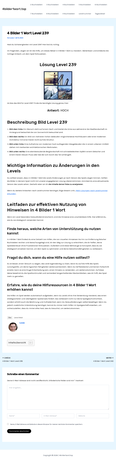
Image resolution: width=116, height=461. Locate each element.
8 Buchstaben (52, 13)
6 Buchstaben (101, 4)
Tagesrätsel (100, 13)
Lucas (22, 323)
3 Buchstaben (52, 4)
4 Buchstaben (69, 4)
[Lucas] (13, 327)
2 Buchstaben (36, 4)
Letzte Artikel (18, 317)
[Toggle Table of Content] (29, 343)
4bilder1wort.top (14, 9)
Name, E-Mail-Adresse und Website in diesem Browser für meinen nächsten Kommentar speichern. (46, 424)
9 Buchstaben (69, 13)
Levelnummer (85, 13)
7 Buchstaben (36, 13)
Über (9, 317)
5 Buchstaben (85, 4)
